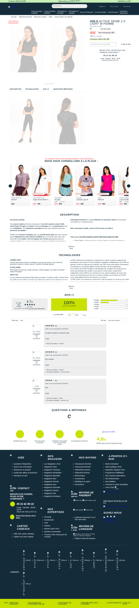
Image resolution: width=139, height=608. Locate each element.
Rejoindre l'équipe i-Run (115, 470)
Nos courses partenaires (115, 476)
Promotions (79, 484)
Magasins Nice (50, 479)
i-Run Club (109, 487)
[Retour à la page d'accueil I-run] (18, 9)
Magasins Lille (50, 493)
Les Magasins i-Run (52, 464)
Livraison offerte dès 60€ (99, 39)
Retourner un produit (22, 470)
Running (47, 517)
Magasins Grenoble (52, 487)
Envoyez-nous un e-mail (26, 517)
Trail (46, 523)
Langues (15, 572)
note (21, 320)
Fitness (47, 526)
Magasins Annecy (51, 490)
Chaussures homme (83, 464)
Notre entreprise (111, 464)
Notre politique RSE (113, 467)
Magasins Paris (50, 467)
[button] (20, 438)
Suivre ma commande (23, 467)
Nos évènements (112, 479)
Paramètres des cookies (89, 603)
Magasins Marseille (52, 476)
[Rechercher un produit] (84, 6)
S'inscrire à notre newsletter (116, 484)
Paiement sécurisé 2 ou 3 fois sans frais (85, 518)
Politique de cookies (64, 603)
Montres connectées (52, 532)
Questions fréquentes (22, 464)
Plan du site (127, 603)
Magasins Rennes (51, 482)
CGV (6, 603)
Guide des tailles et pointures (25, 473)
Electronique (80, 476)
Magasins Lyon (50, 484)
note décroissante (114, 320)
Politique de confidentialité (36, 603)
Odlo (50, 17)
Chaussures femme (83, 467)
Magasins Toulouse (52, 470)
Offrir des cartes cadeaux (24, 534)
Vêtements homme (82, 470)
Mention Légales (14, 603)
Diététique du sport (82, 482)
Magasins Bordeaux (52, 496)
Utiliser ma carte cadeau (23, 537)
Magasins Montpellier (53, 473)
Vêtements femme (25, 17)
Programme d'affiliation (114, 473)
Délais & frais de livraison (85, 538)
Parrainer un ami (20, 476)
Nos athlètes (110, 482)
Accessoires (80, 479)
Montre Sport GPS (51, 529)
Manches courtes (40, 17)
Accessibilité (114, 603)
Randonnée (49, 520)
